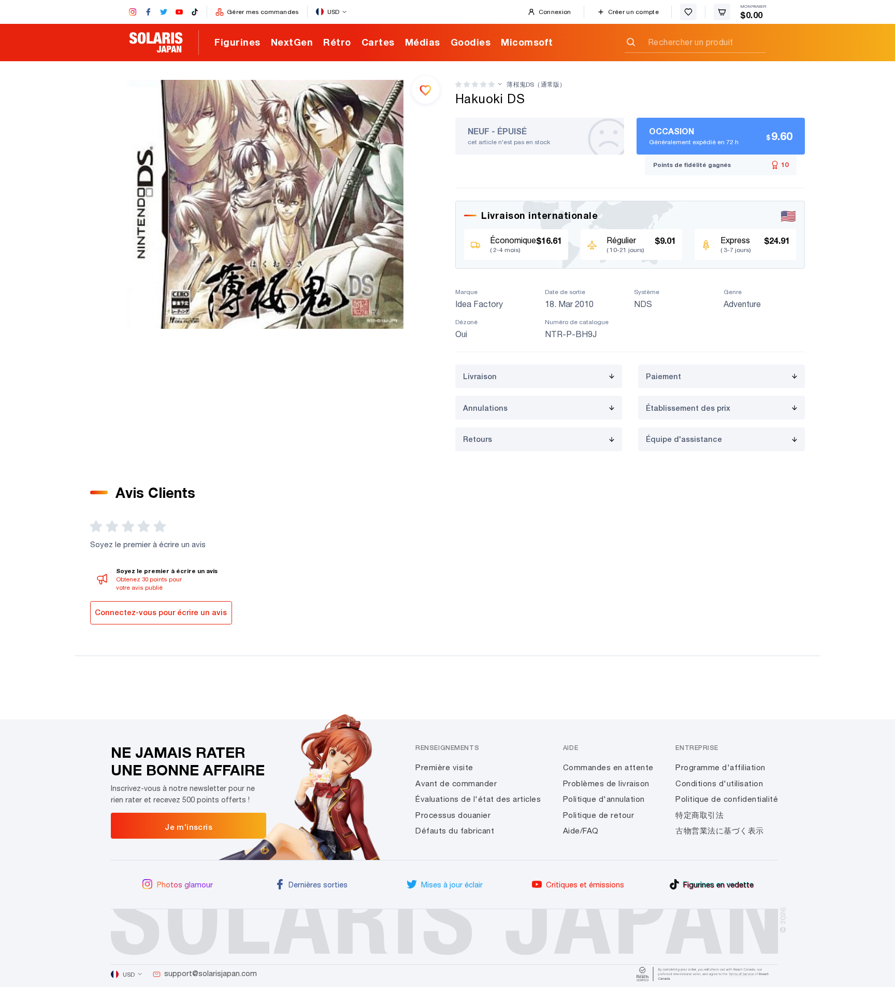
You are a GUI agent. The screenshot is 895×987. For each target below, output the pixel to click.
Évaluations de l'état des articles (478, 799)
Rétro (337, 42)
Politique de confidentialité (726, 799)
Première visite (444, 767)
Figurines (237, 42)
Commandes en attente (608, 767)
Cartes (378, 42)
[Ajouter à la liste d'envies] (426, 90)
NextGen (292, 42)
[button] (475, 84)
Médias (422, 42)
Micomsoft (527, 42)
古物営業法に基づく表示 (719, 830)
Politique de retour (598, 815)
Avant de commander (456, 783)
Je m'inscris (188, 826)
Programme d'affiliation (720, 767)
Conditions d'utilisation (719, 783)
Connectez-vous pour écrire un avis (161, 612)
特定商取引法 (699, 815)
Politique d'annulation (604, 799)
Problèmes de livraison (606, 783)
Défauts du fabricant (454, 830)
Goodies (471, 42)
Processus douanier (452, 815)
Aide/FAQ (581, 830)
